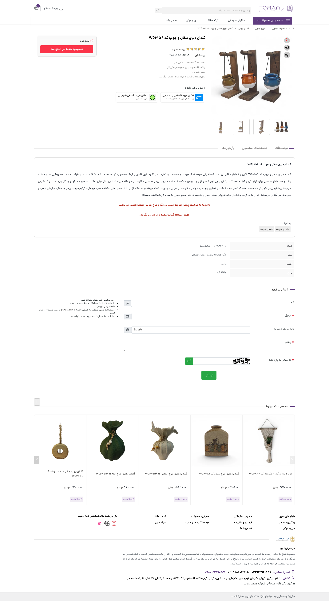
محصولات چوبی (279, 28)
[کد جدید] (189, 361)
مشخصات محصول (254, 148)
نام (292, 302)
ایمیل (288, 316)
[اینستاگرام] (114, 524)
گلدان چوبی (243, 28)
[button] (292, 460)
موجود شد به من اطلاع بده (65, 49)
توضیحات (281, 148)
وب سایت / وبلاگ (284, 329)
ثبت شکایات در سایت (197, 523)
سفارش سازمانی (236, 21)
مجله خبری (160, 523)
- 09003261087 (215, 572)
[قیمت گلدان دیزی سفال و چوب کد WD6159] (164, 539)
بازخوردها (228, 148)
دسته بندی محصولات (271, 21)
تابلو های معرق (287, 517)
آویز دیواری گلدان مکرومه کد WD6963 (270, 474)
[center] (158, 10)
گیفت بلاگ (213, 21)
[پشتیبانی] (107, 524)
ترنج (197, 55)
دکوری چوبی (260, 28)
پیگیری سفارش (287, 523)
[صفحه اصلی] (293, 28)
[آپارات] (99, 524)
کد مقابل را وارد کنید (279, 360)
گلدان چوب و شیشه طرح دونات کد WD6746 (64, 474)
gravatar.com (67, 310)
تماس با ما (171, 21)
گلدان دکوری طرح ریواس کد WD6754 (166, 474)
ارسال (209, 375)
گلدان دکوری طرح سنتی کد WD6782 (219, 474)
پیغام (288, 342)
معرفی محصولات (200, 517)
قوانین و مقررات (243, 523)
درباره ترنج (191, 21)
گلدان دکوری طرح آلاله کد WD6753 (115, 474)
